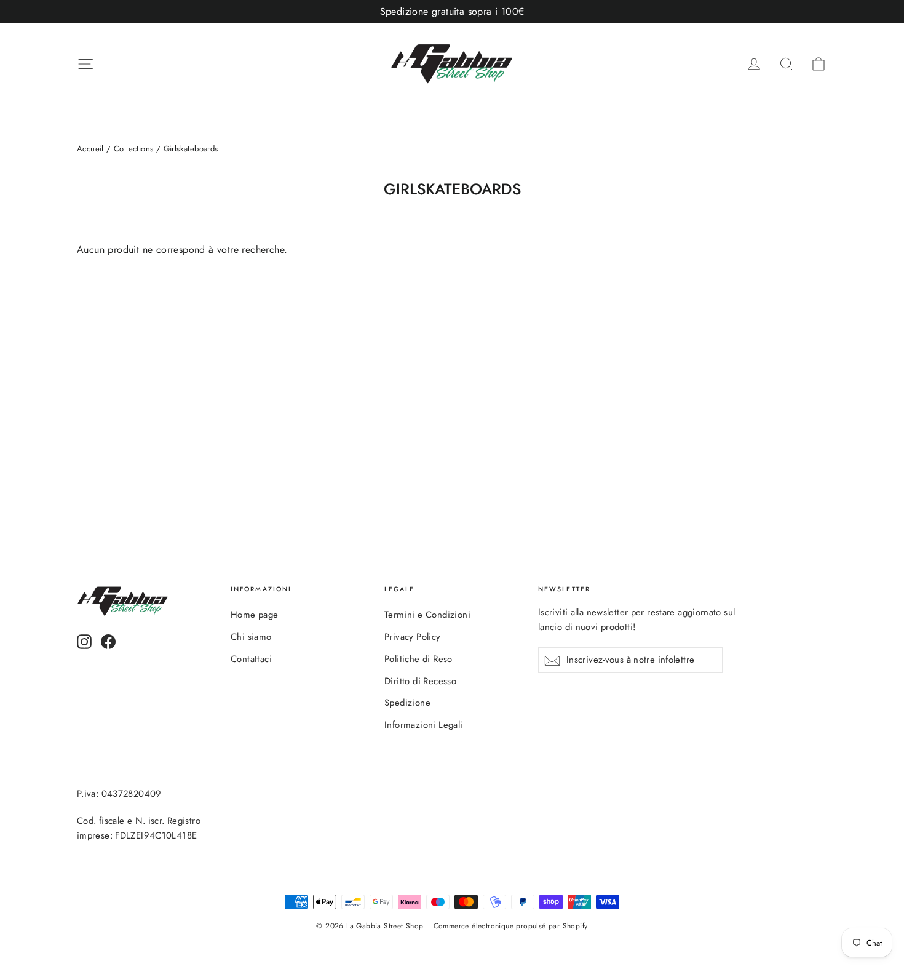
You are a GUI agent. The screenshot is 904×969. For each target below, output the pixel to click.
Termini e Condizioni (427, 614)
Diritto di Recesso (420, 681)
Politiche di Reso (418, 659)
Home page (255, 614)
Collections (133, 148)
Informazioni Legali (423, 725)
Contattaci (251, 659)
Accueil (90, 148)
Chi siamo (251, 637)
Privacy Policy (412, 637)
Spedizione (407, 702)
